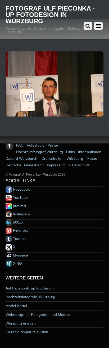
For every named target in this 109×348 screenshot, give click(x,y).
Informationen (89, 152)
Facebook (21, 189)
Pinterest (20, 230)
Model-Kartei (16, 306)
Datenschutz (79, 165)
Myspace (20, 255)
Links (70, 152)
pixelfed (19, 206)
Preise (53, 145)
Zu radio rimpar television (27, 332)
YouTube (20, 197)
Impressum (56, 165)
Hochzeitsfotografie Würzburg (30, 297)
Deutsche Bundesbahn (25, 165)
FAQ (20, 145)
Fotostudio (35, 145)
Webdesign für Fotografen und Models (38, 314)
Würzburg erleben (21, 323)
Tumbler (19, 238)
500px (17, 222)
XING (17, 263)
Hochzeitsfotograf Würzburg (39, 152)
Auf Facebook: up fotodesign (30, 288)
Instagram (21, 214)
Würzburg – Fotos (82, 158)
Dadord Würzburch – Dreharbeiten (34, 158)
